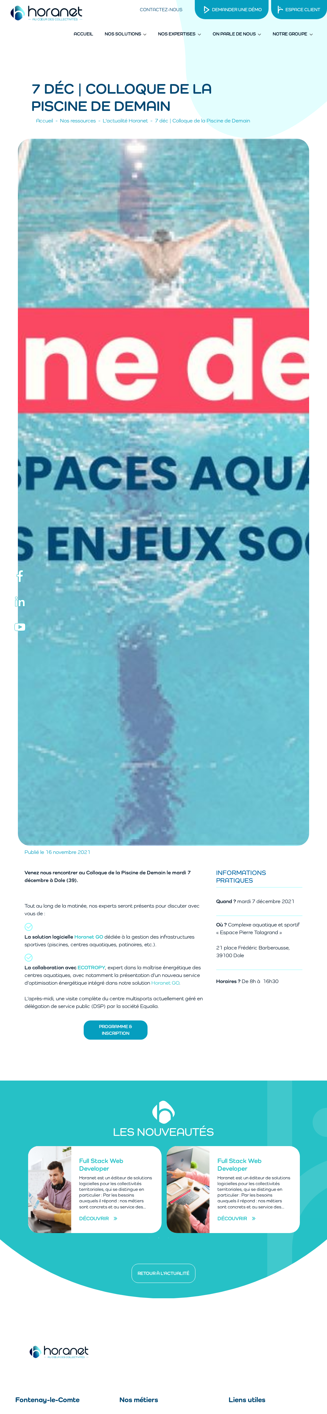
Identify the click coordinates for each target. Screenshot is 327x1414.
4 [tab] (178, 1238)
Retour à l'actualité (163, 1273)
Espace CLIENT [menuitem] (302, 9)
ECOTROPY (91, 968)
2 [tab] (159, 1238)
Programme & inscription (115, 1030)
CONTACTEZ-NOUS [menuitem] (161, 9)
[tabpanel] (94, 1189)
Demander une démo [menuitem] (237, 9)
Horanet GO (88, 937)
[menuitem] (83, 34)
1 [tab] (149, 1238)
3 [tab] (168, 1238)
